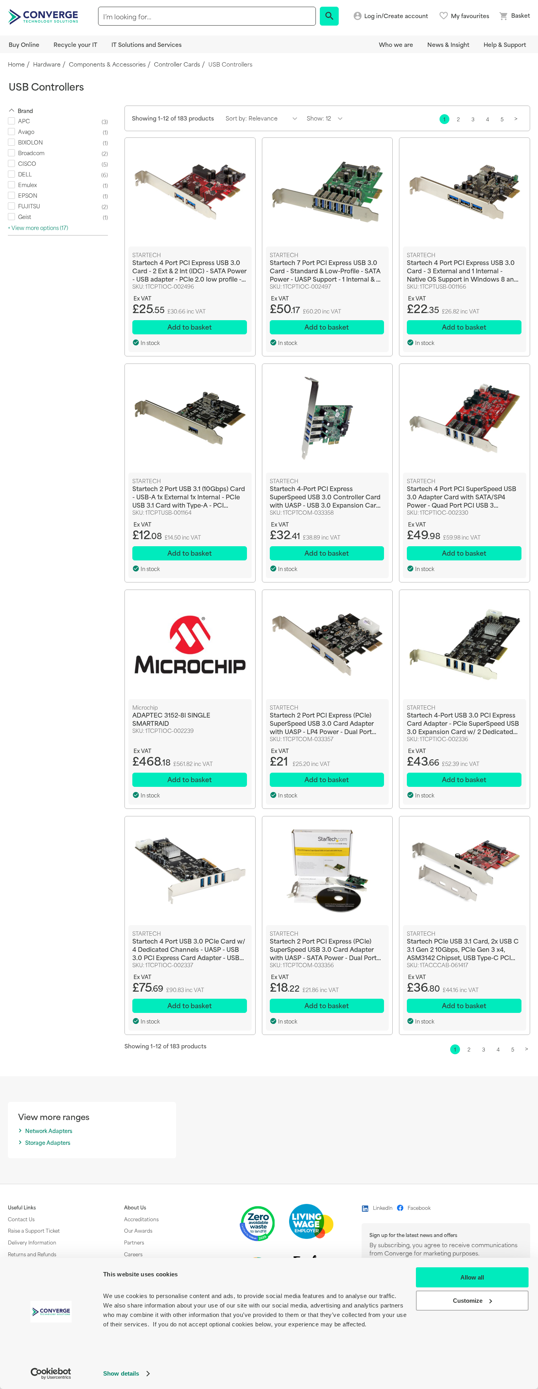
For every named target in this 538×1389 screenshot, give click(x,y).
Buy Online (24, 44)
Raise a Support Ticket (34, 1230)
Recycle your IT (75, 44)
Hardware (47, 64)
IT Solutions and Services (146, 44)
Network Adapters (48, 1131)
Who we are (396, 44)
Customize (467, 1300)
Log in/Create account (396, 16)
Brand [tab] (25, 110)
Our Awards (138, 1230)
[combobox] (207, 16)
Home (16, 64)
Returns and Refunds (32, 1254)
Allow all (472, 1277)
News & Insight (448, 44)
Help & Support (505, 44)
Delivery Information (32, 1242)
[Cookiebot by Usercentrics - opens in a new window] (51, 1374)
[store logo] (44, 16)
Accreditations (141, 1219)
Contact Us (21, 1219)
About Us (135, 1207)
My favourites (470, 16)
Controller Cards (177, 64)
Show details (121, 1373)
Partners (134, 1242)
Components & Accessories (107, 64)
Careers (133, 1254)
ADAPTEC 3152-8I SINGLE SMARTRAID (171, 718)
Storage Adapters (47, 1142)
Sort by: (236, 117)
